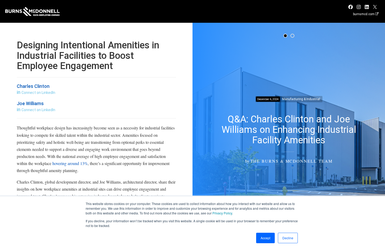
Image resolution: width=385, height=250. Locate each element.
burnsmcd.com (364, 14)
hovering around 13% (70, 163)
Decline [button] (287, 238)
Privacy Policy (222, 213)
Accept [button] (265, 238)
